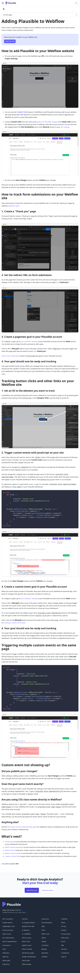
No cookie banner (8, 938)
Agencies (5, 957)
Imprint (63, 957)
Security (64, 949)
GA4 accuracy (26, 938)
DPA (62, 945)
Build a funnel (10, 850)
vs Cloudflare (26, 934)
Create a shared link (12, 856)
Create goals (9, 842)
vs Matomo (25, 930)
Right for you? (26, 945)
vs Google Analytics (28, 923)
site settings (65, 127)
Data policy (65, 938)
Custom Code (22, 112)
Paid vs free (26, 941)
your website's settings (29, 341)
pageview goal (13, 206)
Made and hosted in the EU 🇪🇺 (12, 910)
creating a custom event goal (14, 623)
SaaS (4, 949)
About (63, 923)
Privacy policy (65, 934)
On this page (7, 15)
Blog (43, 926)
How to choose (27, 949)
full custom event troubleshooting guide (22, 827)
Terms (63, 941)
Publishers (5, 953)
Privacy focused (7, 930)
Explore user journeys (13, 853)
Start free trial (10, 41)
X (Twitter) (45, 945)
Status (44, 938)
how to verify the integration (64, 187)
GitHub (44, 941)
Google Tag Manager (29, 957)
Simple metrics (7, 923)
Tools (43, 930)
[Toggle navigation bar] (3, 3)
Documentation (47, 923)
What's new (45, 934)
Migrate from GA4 (28, 926)
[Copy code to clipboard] (76, 492)
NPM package (26, 964)
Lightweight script (8, 926)
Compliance (65, 953)
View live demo (47, 890)
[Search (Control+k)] (76, 3)
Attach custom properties (14, 847)
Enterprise (5, 964)
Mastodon (45, 953)
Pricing (63, 926)
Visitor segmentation (9, 941)
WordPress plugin (28, 953)
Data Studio (26, 960)
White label (6, 960)
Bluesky (44, 949)
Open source (6, 934)
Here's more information (11, 356)
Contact (63, 930)
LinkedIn (44, 957)
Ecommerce (6, 945)
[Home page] (4, 9)
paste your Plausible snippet (46, 122)
